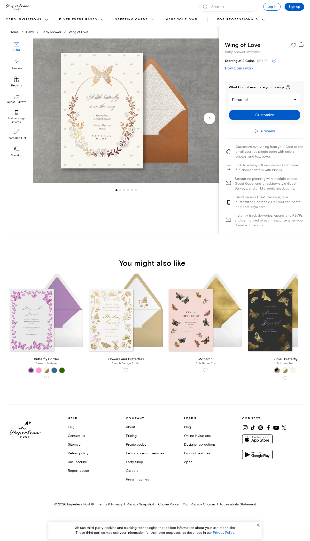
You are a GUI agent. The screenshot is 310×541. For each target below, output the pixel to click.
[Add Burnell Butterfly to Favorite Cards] (285, 378)
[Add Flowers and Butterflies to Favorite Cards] (126, 370)
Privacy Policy (223, 533)
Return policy (78, 453)
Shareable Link (17, 138)
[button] (288, 87)
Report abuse (78, 471)
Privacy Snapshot (140, 504)
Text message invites (17, 120)
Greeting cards (131, 19)
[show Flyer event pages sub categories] (102, 20)
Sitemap (74, 444)
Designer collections (200, 444)
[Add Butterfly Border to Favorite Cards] (46, 378)
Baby (30, 32)
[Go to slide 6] (132, 190)
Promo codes (136, 444)
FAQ (71, 427)
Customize (264, 115)
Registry (16, 86)
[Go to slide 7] (136, 190)
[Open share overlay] (301, 44)
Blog (187, 427)
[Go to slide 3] (120, 190)
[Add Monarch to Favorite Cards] (205, 370)
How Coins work (239, 68)
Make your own (182, 19)
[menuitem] (27, 20)
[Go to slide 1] (116, 190)
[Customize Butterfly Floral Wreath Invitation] (126, 111)
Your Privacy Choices (199, 504)
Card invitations (24, 19)
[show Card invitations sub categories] (46, 20)
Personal (240, 99)
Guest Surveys (16, 102)
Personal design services (145, 453)
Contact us (76, 436)
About (130, 427)
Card (16, 50)
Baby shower (51, 32)
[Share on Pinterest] (261, 427)
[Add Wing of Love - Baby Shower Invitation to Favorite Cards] (293, 45)
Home (14, 32)
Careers (132, 471)
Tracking (16, 155)
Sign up (294, 7)
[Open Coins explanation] (274, 61)
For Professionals (237, 19)
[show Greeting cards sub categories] (153, 20)
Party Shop (134, 462)
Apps (188, 462)
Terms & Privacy (110, 504)
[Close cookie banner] (258, 525)
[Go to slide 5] (128, 190)
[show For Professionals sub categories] (263, 20)
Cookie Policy (168, 504)
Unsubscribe (77, 462)
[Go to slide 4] (124, 190)
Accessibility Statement (238, 504)
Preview (16, 68)
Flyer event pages (78, 19)
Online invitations (197, 436)
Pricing (131, 436)
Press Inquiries (137, 479)
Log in (272, 7)
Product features (197, 453)
